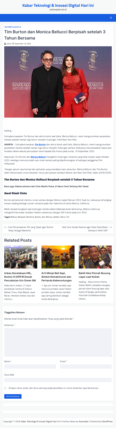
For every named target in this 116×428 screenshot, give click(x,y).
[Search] (111, 18)
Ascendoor (84, 421)
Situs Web (9, 374)
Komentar (9, 325)
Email (63, 361)
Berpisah (21, 216)
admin (9, 43)
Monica (49, 216)
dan (43, 216)
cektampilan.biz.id (12, 27)
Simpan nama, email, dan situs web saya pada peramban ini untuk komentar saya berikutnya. (53, 388)
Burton (38, 216)
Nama (7, 361)
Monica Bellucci (38, 157)
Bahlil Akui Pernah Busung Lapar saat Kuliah (94, 275)
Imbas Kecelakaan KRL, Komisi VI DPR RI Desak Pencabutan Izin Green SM (20, 277)
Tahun (62, 216)
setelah (56, 216)
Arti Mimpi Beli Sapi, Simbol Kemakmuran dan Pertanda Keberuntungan (56, 277)
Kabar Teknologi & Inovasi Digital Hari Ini (58, 5)
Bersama (30, 216)
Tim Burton (40, 144)
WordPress (107, 421)
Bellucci (14, 216)
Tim (67, 216)
